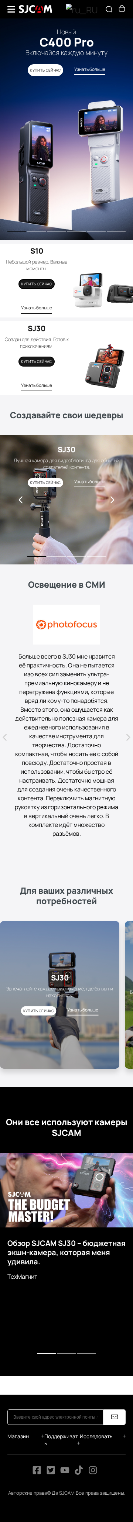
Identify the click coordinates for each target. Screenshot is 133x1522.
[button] (112, 500)
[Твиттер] (50, 1414)
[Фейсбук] (36, 1414)
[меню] (11, 9)
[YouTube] (64, 1414)
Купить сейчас (36, 283)
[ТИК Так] (79, 1414)
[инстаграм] (93, 1414)
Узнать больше (36, 308)
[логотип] (35, 9)
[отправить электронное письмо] (114, 1359)
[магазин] (122, 10)
